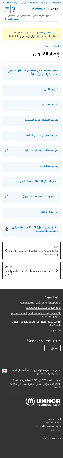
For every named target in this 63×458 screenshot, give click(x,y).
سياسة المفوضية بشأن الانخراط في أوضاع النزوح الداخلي (27, 273)
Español (34, 2)
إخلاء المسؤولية (54, 419)
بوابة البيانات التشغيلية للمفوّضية (43, 307)
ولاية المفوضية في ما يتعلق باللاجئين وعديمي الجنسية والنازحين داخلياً (33, 72)
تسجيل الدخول (12, 19)
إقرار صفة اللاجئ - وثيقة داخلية (41, 150)
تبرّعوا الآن (55, 330)
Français (45, 2)
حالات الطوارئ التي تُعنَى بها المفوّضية (40, 302)
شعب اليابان (42, 373)
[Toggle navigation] (7, 9)
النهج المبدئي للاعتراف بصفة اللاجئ (39, 181)
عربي (24, 2)
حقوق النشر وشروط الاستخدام (48, 426)
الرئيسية (57, 46)
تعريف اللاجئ (51, 89)
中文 (16, 2)
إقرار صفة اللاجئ (49, 166)
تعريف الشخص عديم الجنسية (41, 119)
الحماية (47, 46)
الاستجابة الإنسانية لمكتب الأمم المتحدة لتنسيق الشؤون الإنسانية (36, 315)
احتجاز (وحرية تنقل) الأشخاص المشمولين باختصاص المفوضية (35, 229)
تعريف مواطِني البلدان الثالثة (42, 135)
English (57, 2)
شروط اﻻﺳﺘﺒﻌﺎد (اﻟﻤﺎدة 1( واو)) (40, 196)
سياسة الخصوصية (53, 423)
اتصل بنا (52, 348)
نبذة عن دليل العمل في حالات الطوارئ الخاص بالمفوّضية (36, 323)
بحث (13, 11)
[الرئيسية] (45, 9)
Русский (6, 2)
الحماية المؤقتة (49, 212)
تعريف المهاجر (50, 104)
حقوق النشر (56, 430)
